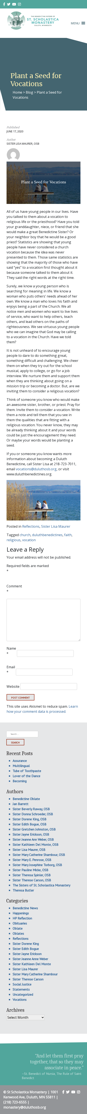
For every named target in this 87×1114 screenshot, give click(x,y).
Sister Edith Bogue (26, 949)
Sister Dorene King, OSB (29, 819)
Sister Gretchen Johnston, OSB (34, 829)
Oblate (18, 928)
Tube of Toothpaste (27, 771)
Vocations (20, 999)
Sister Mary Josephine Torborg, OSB (37, 865)
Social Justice (22, 984)
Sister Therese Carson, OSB (32, 880)
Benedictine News (25, 908)
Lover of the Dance (26, 776)
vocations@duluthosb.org (36, 469)
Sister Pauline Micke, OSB (30, 870)
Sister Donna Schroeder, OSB (33, 814)
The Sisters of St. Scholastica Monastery (41, 885)
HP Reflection (22, 918)
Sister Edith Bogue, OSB (29, 824)
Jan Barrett (21, 804)
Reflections (30, 526)
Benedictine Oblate (26, 799)
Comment (14, 589)
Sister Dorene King (26, 943)
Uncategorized (23, 994)
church (25, 535)
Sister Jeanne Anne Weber (30, 959)
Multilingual (21, 766)
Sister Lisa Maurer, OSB (23, 143)
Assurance (20, 760)
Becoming (20, 781)
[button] (75, 23)
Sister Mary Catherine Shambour (35, 974)
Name (11, 651)
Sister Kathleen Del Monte (32, 964)
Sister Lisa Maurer (55, 526)
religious (13, 540)
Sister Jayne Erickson (27, 954)
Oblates (18, 933)
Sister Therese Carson (28, 979)
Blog (29, 92)
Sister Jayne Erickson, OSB (31, 834)
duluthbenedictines (47, 535)
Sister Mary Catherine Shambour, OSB (39, 854)
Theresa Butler (23, 890)
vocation (29, 540)
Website (13, 686)
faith (68, 535)
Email (11, 669)
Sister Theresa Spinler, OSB (32, 875)
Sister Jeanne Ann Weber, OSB (33, 839)
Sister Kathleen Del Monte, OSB (35, 844)
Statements (21, 989)
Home (17, 92)
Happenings (21, 913)
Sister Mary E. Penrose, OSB (32, 860)
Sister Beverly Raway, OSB (31, 809)
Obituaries (20, 923)
